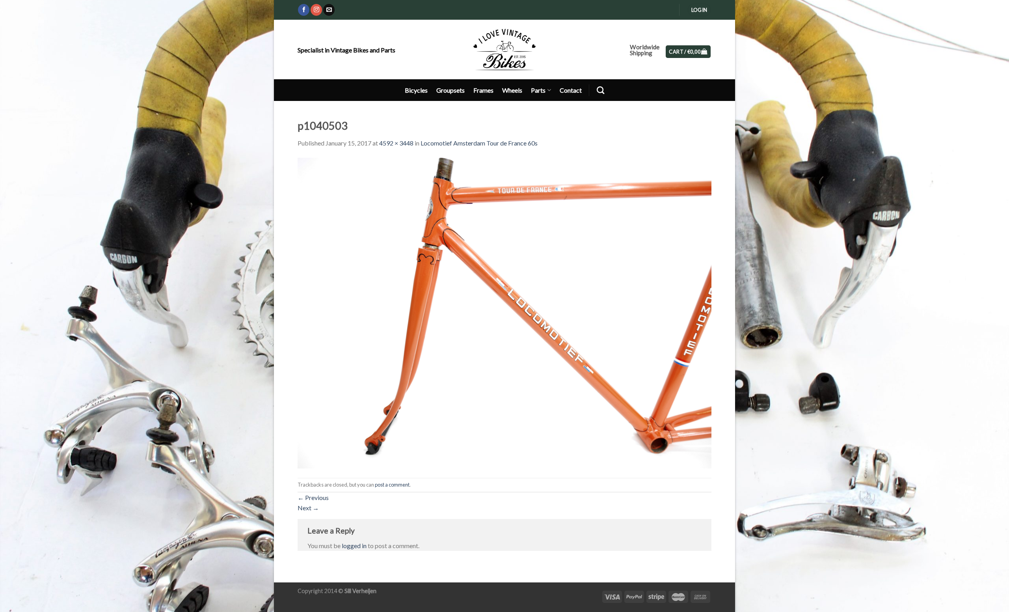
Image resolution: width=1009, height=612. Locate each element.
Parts (538, 90)
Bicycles (416, 90)
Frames (483, 90)
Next (308, 507)
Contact (571, 90)
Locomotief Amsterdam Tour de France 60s (479, 143)
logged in (354, 545)
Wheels (512, 90)
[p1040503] (504, 312)
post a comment (392, 484)
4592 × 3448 (396, 143)
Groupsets (450, 90)
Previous (313, 497)
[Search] (600, 90)
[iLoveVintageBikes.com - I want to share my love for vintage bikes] (504, 49)
